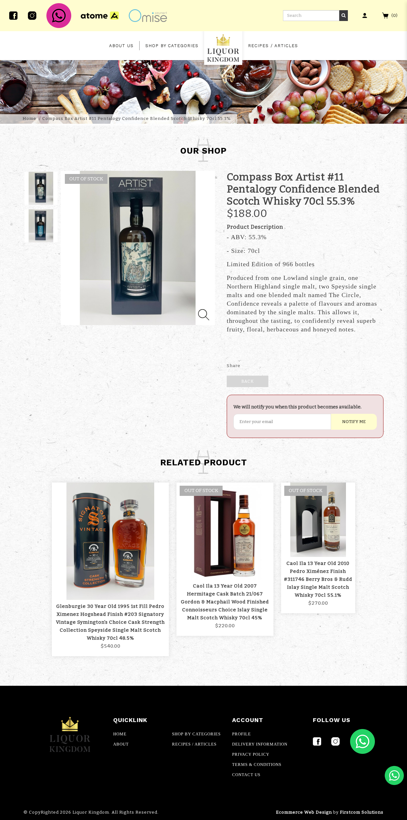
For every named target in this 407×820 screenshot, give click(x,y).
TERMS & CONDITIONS (256, 764)
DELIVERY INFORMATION (259, 744)
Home (29, 118)
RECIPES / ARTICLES (194, 744)
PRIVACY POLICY (250, 754)
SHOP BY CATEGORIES (196, 734)
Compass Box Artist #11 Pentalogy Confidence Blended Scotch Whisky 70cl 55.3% (136, 118)
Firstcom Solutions (361, 812)
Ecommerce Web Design (304, 812)
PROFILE (241, 734)
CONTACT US (246, 774)
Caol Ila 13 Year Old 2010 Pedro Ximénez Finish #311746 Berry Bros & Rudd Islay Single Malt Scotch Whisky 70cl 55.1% (318, 579)
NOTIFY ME (354, 421)
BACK (247, 381)
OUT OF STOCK (201, 490)
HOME (120, 734)
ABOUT (121, 744)
